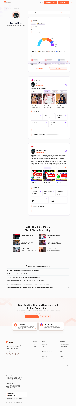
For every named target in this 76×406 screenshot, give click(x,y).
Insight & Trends (63, 349)
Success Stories (63, 346)
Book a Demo (63, 2)
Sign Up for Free (50, 2)
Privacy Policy (45, 356)
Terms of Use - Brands (47, 351)
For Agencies (34, 346)
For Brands (34, 344)
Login (41, 2)
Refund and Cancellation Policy (48, 358)
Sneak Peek (45, 316)
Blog (61, 351)
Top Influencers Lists (64, 344)
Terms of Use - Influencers (47, 353)
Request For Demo (31, 316)
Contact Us (44, 344)
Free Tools (62, 356)
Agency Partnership (64, 358)
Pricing (43, 346)
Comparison (62, 353)
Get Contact (58, 68)
